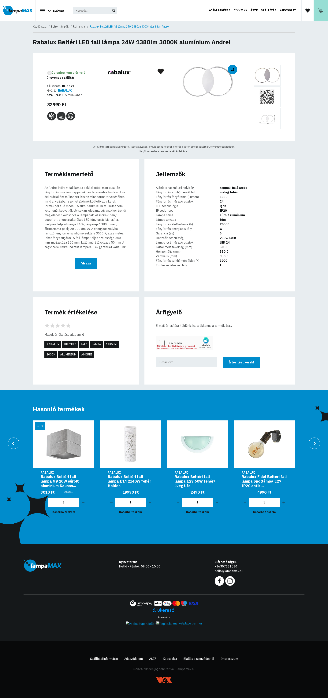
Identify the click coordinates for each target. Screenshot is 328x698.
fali (84, 344)
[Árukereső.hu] (164, 611)
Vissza (86, 263)
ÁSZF (254, 10)
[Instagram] (230, 580)
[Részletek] (130, 444)
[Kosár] (321, 10)
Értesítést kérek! (241, 362)
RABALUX (65, 90)
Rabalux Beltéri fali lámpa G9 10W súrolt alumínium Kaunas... (60, 481)
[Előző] (13, 443)
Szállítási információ (104, 659)
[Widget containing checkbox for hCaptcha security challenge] (184, 343)
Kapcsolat (287, 10)
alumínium (68, 354)
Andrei (86, 354)
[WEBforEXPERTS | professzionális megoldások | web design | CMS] (164, 680)
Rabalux (53, 344)
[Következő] (314, 443)
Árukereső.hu (164, 617)
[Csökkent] (44, 502)
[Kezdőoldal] (18, 10)
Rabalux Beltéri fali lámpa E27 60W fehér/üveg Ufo (194, 481)
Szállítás (268, 10)
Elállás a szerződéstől (198, 659)
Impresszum (229, 659)
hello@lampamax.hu (229, 571)
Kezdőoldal (40, 26)
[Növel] (83, 502)
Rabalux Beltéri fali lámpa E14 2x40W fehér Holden (129, 481)
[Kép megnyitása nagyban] (267, 75)
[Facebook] (219, 580)
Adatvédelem (133, 659)
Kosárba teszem (63, 512)
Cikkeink (240, 10)
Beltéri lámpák (60, 26)
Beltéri (70, 344)
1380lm (111, 344)
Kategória (55, 10)
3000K (51, 354)
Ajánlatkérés (219, 10)
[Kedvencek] (307, 10)
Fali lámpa (79, 26)
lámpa (96, 344)
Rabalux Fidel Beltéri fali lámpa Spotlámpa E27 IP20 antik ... (264, 481)
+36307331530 (226, 566)
